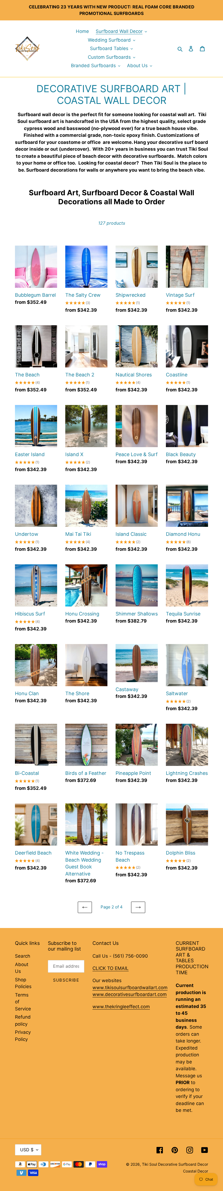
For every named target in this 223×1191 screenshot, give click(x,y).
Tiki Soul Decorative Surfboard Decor (175, 1164)
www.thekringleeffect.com (121, 1006)
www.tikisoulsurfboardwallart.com (130, 987)
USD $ (26, 1149)
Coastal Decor (195, 1171)
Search (22, 956)
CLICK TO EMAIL (110, 968)
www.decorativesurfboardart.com (129, 994)
